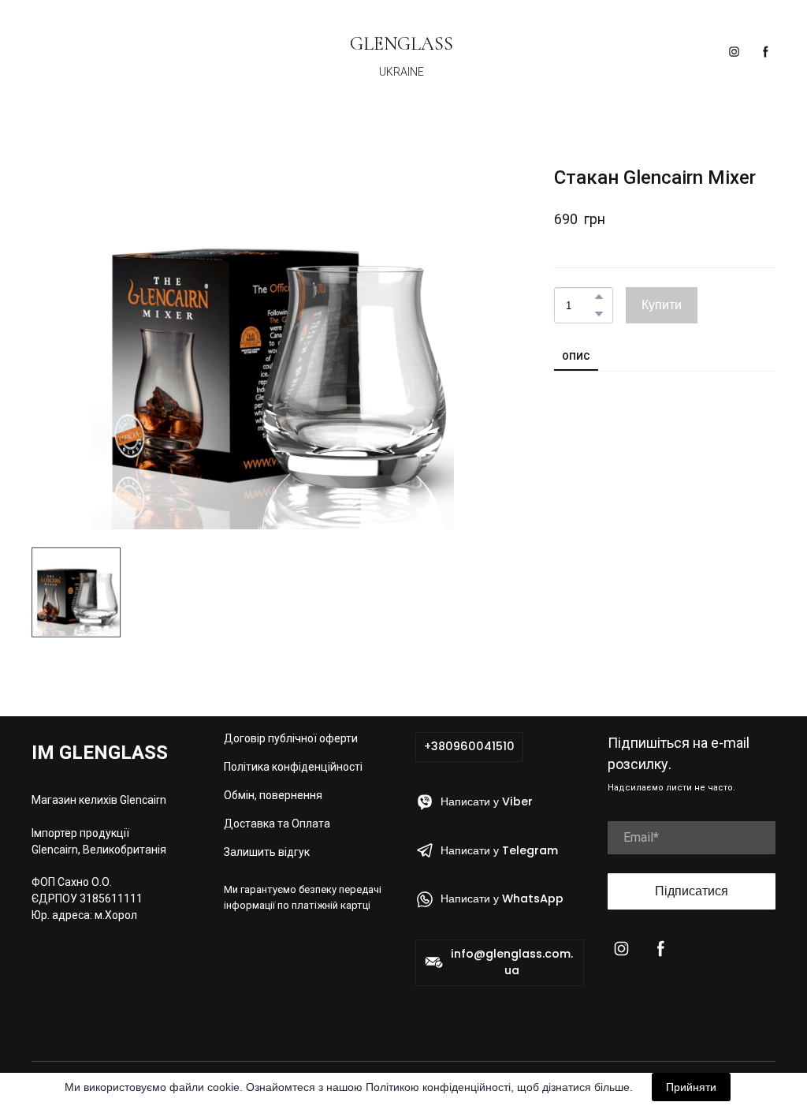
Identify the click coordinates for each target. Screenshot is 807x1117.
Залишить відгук (267, 852)
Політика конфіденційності (293, 766)
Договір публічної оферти (291, 738)
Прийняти (691, 1087)
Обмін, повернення (273, 795)
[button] (734, 52)
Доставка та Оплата (277, 823)
